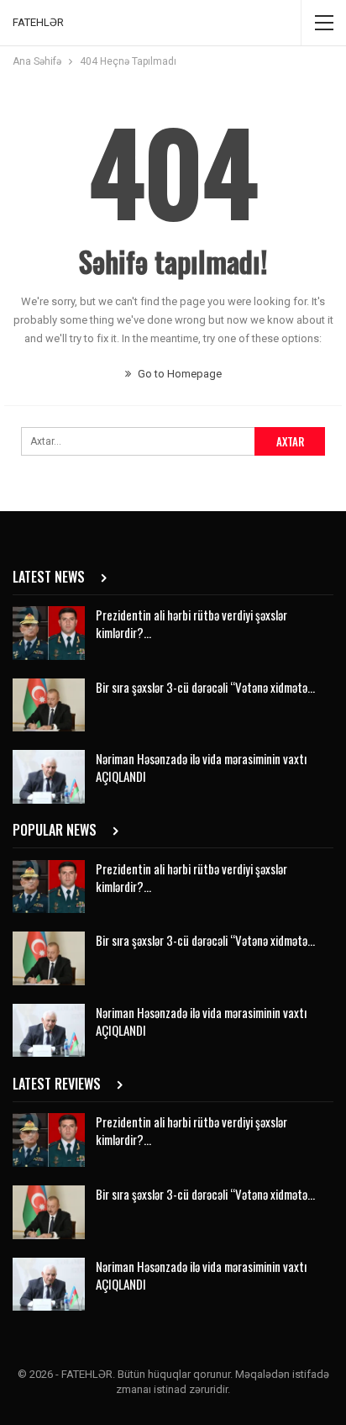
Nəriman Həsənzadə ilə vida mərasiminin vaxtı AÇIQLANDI (201, 767)
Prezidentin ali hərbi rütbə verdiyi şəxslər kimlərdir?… (191, 623)
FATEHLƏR (38, 22)
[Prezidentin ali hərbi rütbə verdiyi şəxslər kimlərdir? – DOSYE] (49, 633)
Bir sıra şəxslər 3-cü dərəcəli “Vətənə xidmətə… (205, 687)
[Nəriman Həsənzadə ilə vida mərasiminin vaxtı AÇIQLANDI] (49, 777)
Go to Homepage (178, 373)
